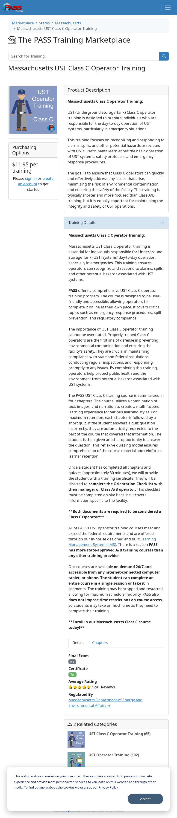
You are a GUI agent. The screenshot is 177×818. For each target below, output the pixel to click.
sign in (31, 178)
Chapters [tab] (100, 642)
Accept (145, 799)
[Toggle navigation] (167, 7)
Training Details (82, 222)
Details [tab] (78, 642)
